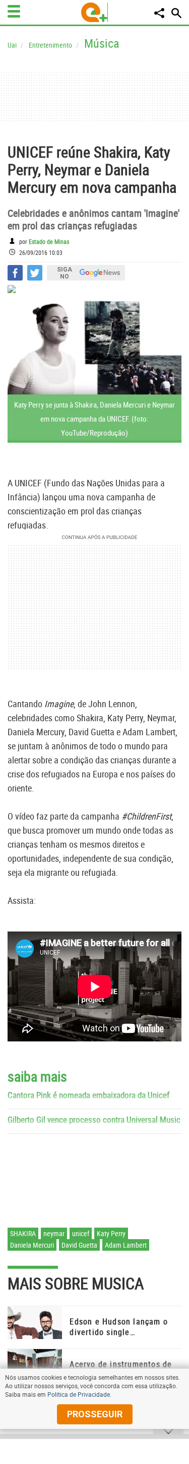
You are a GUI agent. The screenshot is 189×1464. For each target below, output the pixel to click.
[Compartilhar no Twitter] (34, 273)
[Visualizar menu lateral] (14, 11)
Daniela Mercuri (32, 1245)
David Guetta (79, 1245)
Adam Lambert (126, 1245)
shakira (23, 1233)
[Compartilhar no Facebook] (15, 273)
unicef (80, 1233)
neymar (54, 1233)
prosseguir (94, 1414)
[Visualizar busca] (176, 13)
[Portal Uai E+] (94, 12)
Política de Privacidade (78, 1394)
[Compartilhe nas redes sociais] (159, 13)
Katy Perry (111, 1233)
